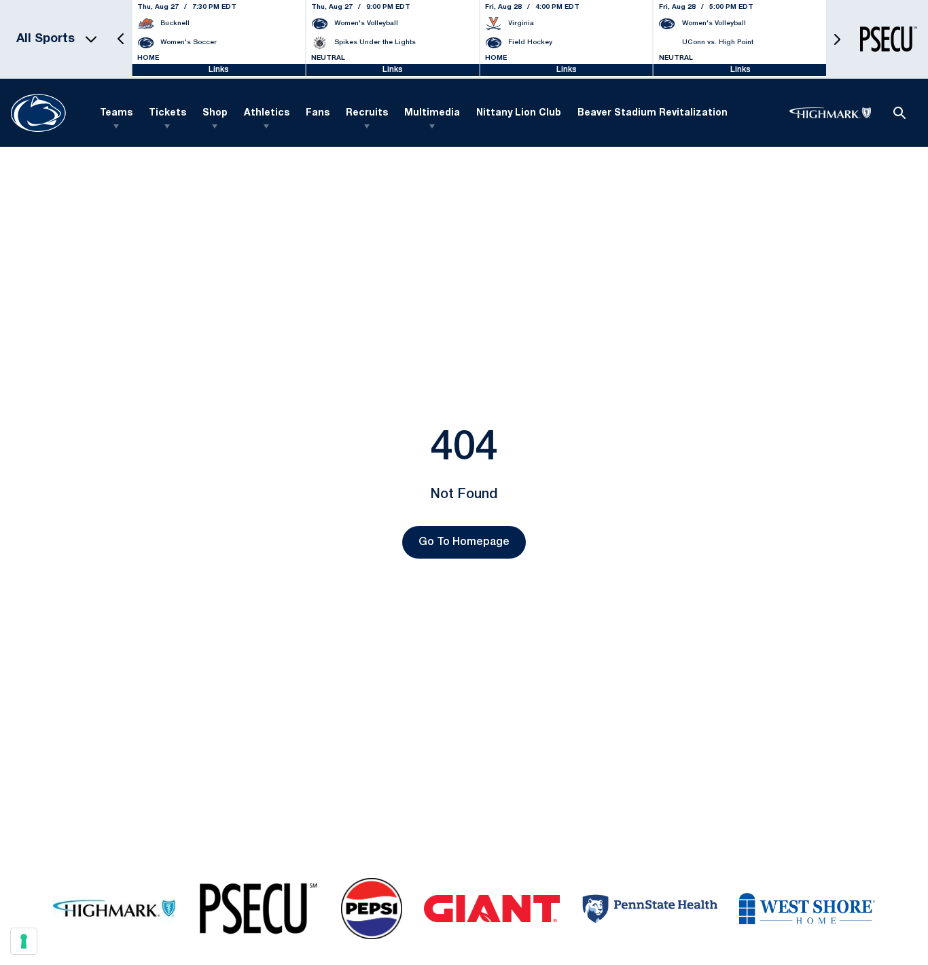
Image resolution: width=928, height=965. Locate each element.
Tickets (167, 113)
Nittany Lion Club (518, 113)
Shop (215, 113)
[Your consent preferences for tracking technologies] (24, 941)
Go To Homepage (464, 542)
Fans (317, 113)
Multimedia (432, 113)
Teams (116, 113)
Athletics (266, 113)
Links (219, 69)
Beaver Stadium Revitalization (652, 113)
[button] (121, 39)
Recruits (367, 113)
